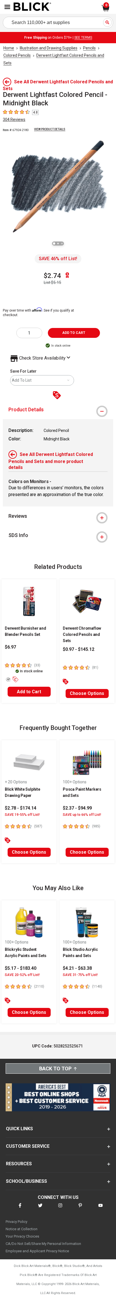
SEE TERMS (83, 38)
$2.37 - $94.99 (77, 808)
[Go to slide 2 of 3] (58, 243)
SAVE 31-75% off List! (80, 975)
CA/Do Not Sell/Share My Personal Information (43, 1244)
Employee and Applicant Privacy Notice (37, 1251)
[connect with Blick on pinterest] (80, 1209)
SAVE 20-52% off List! (22, 975)
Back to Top (55, 1068)
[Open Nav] (7, 7)
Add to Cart (29, 691)
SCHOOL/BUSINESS (26, 1181)
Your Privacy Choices (22, 1236)
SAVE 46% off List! (58, 258)
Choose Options (87, 693)
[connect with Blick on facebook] (20, 1209)
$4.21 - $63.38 (77, 968)
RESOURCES (19, 1163)
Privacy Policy (16, 1221)
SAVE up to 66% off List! (82, 815)
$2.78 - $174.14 (20, 808)
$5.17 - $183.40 (20, 968)
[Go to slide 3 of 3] (62, 243)
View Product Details (49, 129)
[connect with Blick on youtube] (100, 1209)
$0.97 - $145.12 (78, 649)
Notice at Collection (21, 1229)
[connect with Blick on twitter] (40, 1209)
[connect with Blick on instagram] (60, 1209)
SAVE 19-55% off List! (22, 815)
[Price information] (58, 395)
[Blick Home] (32, 7)
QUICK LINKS (19, 1128)
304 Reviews (14, 119)
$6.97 (10, 647)
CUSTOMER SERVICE (28, 1146)
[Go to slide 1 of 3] (54, 243)
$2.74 (52, 276)
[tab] (58, 409)
